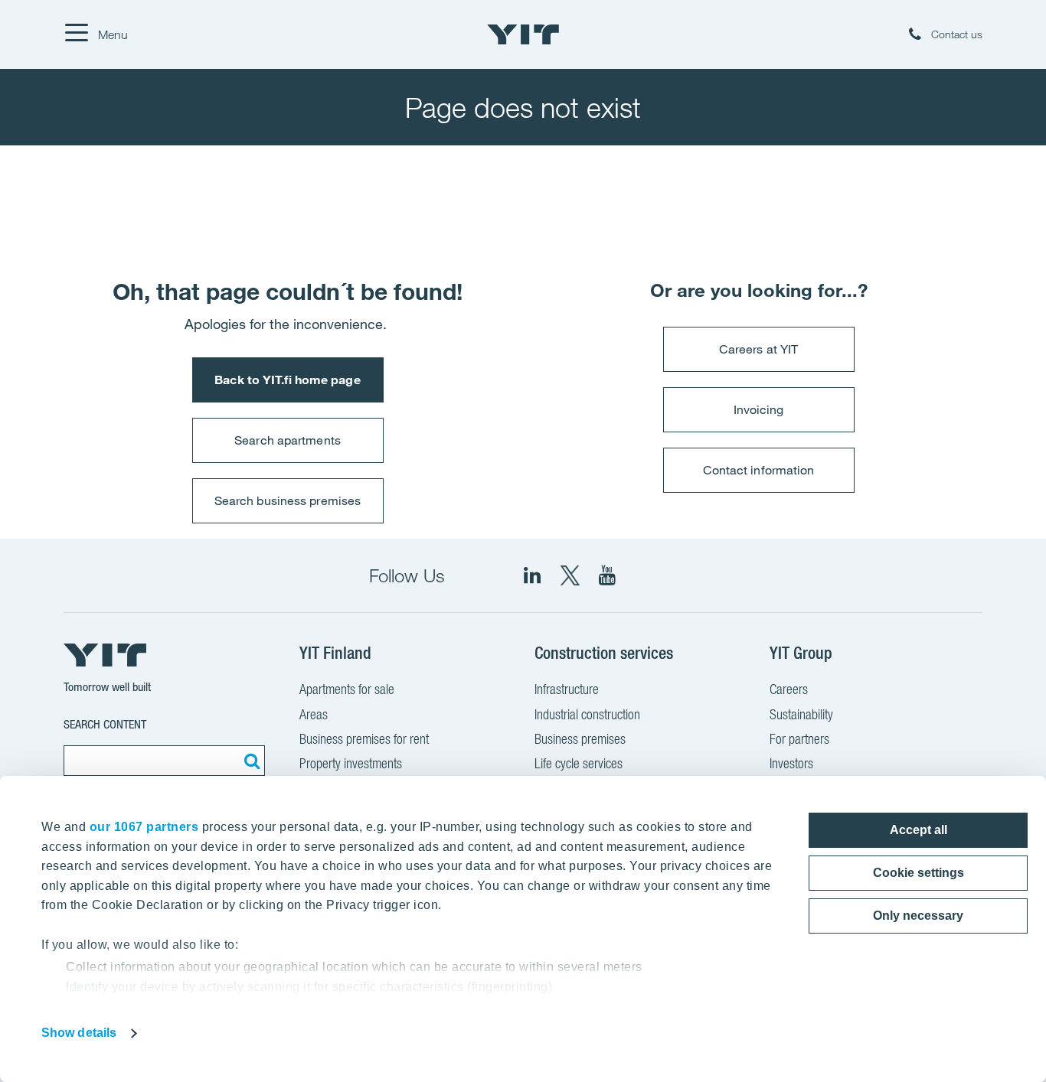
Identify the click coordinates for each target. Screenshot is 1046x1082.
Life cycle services (578, 763)
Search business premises (287, 500)
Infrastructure (566, 689)
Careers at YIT (758, 349)
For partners (799, 739)
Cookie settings (918, 872)
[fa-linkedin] (532, 575)
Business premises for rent (364, 739)
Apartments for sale (346, 689)
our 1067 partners (144, 826)
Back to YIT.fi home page (287, 379)
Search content (105, 724)
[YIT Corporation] (607, 575)
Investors (791, 763)
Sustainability (801, 714)
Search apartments (287, 440)
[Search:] (249, 760)
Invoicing (759, 409)
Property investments (350, 763)
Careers (789, 689)
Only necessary (918, 915)
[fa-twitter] (569, 575)
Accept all (918, 829)
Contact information (759, 469)
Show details (78, 1032)
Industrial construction (587, 714)
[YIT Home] (523, 34)
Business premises (580, 739)
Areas (313, 714)
